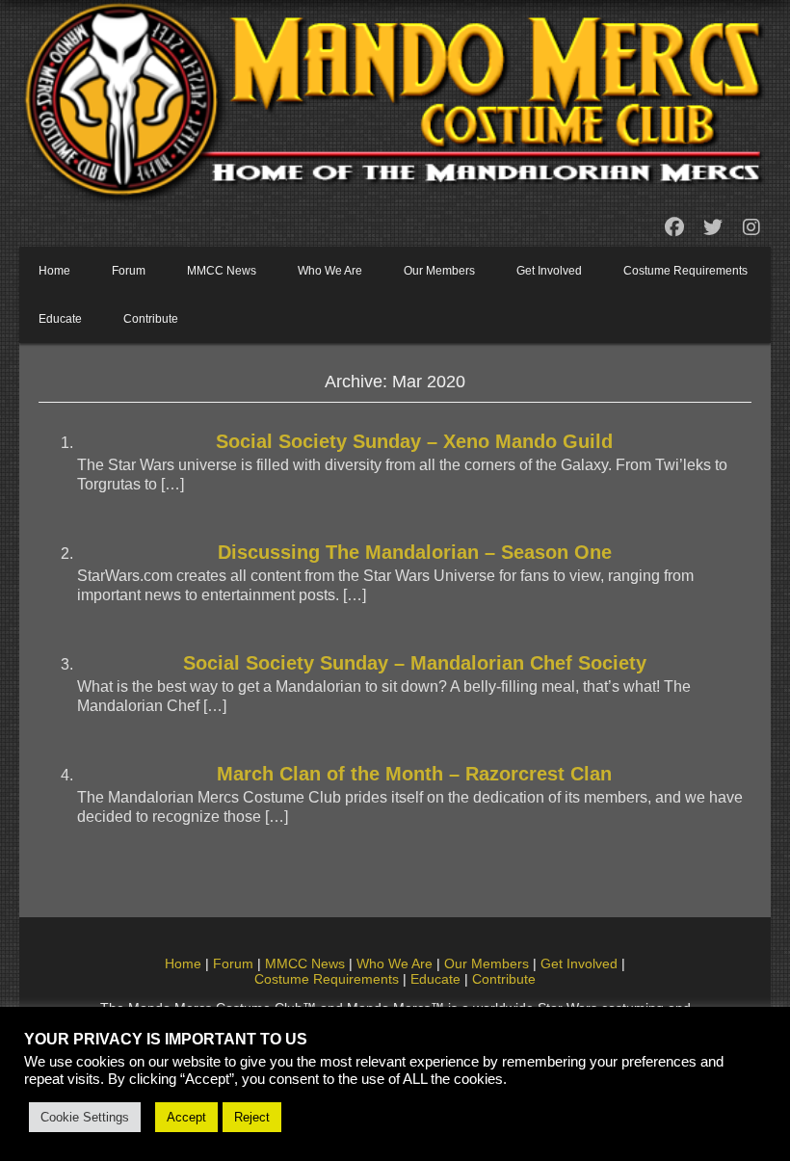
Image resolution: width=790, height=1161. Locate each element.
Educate (60, 319)
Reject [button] (252, 1117)
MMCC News (221, 270)
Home (54, 270)
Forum (128, 270)
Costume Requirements (685, 270)
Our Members (439, 270)
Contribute (150, 319)
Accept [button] (186, 1117)
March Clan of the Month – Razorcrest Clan (414, 773)
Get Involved (549, 270)
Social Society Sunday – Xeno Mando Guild (414, 441)
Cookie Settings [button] (84, 1117)
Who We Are (330, 270)
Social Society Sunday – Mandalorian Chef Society (414, 662)
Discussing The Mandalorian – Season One (415, 552)
